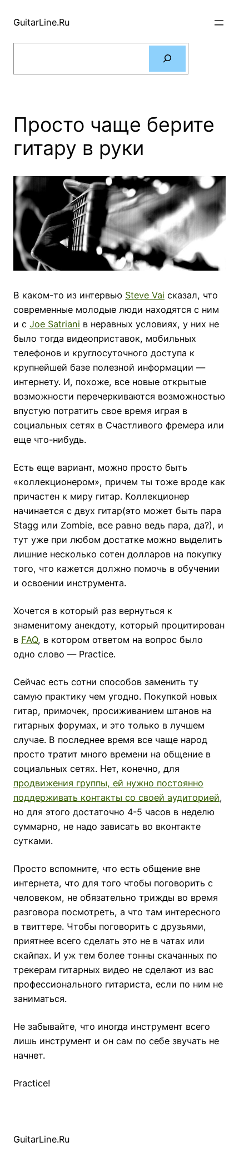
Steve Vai (145, 295)
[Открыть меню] (219, 22)
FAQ (29, 639)
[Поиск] (167, 59)
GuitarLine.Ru (41, 22)
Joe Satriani (54, 324)
